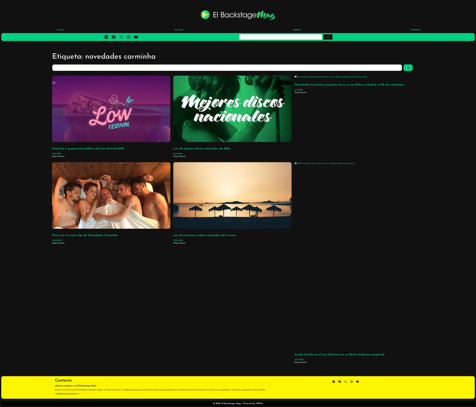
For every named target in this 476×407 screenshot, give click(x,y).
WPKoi (259, 404)
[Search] (408, 67)
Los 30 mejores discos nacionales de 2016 (201, 148)
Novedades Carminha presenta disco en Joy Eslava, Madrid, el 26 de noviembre (349, 84)
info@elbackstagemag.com (67, 394)
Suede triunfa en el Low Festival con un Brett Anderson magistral (339, 354)
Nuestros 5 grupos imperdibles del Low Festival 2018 (88, 148)
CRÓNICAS (297, 30)
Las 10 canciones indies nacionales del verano (204, 235)
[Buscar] (327, 36)
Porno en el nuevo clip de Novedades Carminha (85, 235)
